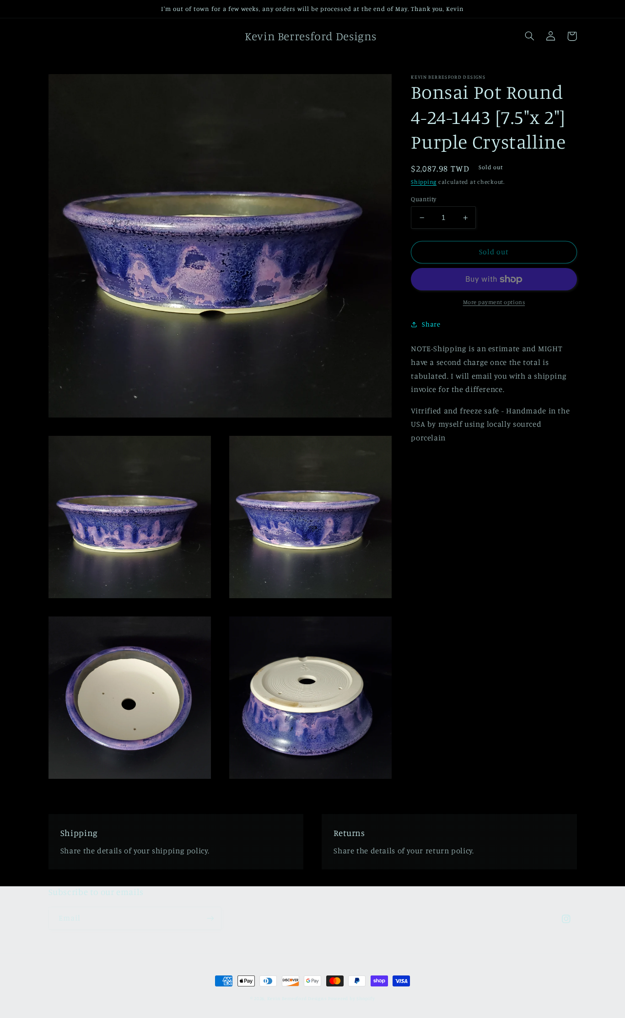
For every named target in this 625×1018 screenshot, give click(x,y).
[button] (529, 36)
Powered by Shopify (351, 998)
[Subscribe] (210, 918)
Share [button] (431, 324)
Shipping (423, 181)
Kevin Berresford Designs (297, 998)
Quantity (423, 199)
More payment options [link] (494, 302)
